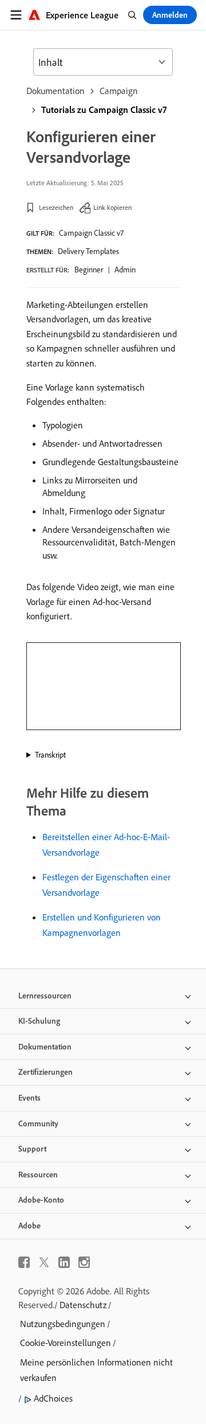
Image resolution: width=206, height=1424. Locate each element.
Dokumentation (55, 90)
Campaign (119, 90)
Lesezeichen (56, 207)
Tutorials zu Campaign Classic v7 (104, 109)
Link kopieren (112, 207)
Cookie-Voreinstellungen (65, 1342)
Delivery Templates (88, 251)
